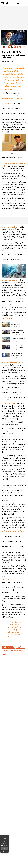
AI (13, 647)
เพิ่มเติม (5, 845)
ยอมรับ (4, 848)
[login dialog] (25, 3)
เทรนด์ (4, 654)
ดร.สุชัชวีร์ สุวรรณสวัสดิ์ (16, 651)
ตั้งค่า (4, 851)
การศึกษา (5, 651)
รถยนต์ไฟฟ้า (20, 647)
